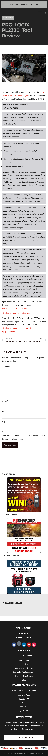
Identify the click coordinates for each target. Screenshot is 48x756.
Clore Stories (8, 18)
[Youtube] (29, 644)
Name (5, 401)
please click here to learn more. (15, 308)
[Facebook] (14, 644)
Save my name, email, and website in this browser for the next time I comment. (24, 437)
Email (5, 411)
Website (5, 422)
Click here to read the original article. (17, 313)
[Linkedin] (24, 644)
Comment (6, 366)
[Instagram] (34, 644)
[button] (45, 13)
